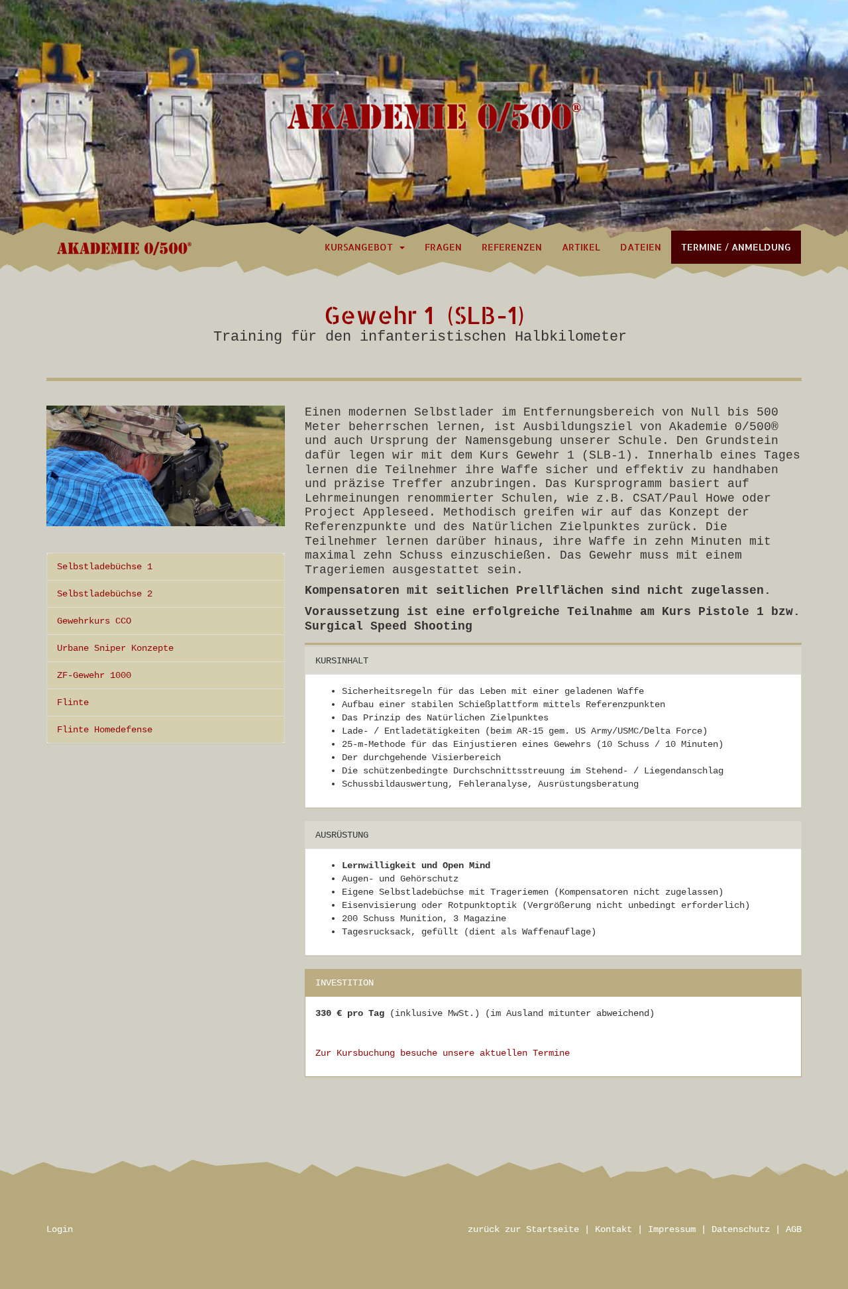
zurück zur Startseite (523, 1229)
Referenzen (512, 246)
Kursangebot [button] (361, 246)
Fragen (443, 246)
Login (59, 1229)
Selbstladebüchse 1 (104, 566)
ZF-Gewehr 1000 (94, 675)
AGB (794, 1229)
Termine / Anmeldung (736, 246)
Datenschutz (741, 1229)
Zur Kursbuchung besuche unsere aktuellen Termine (442, 1053)
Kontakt (613, 1229)
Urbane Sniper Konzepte (115, 648)
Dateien (640, 246)
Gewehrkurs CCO (94, 621)
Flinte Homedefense (104, 729)
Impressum (672, 1229)
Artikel (581, 246)
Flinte (73, 702)
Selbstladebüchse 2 (104, 593)
